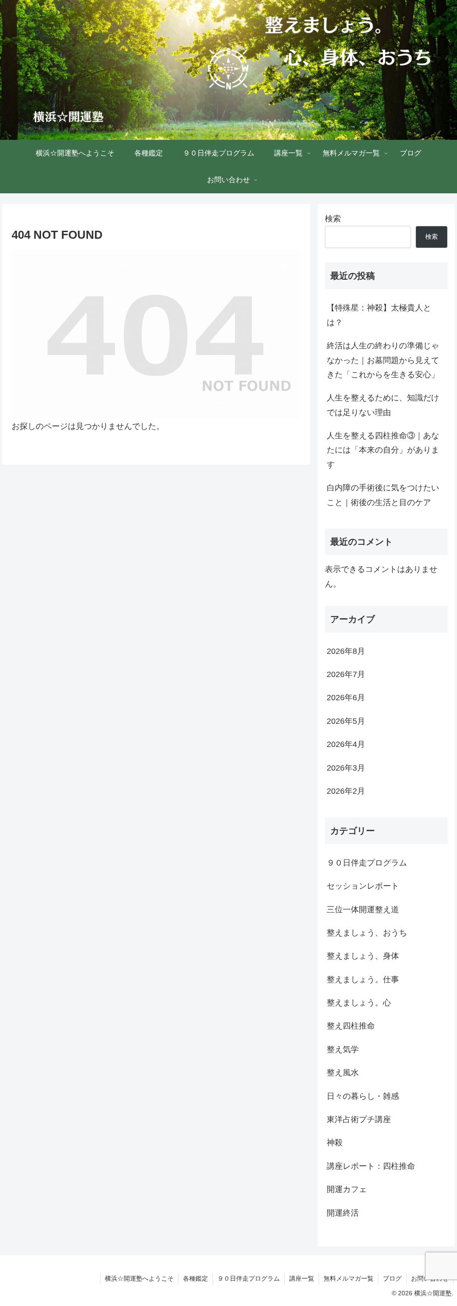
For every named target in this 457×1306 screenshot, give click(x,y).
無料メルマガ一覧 (349, 1278)
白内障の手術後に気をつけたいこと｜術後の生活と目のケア (383, 494)
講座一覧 (301, 1278)
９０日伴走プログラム (248, 1278)
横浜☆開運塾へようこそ (139, 1278)
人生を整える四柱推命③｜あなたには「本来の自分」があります (383, 450)
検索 (333, 218)
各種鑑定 (195, 1278)
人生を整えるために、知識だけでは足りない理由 (383, 404)
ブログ (392, 1278)
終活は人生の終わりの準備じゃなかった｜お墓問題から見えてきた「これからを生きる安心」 (383, 360)
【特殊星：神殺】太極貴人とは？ (379, 314)
